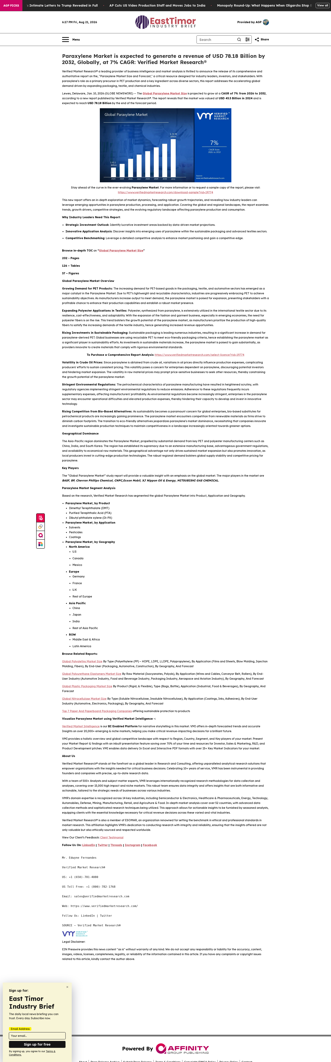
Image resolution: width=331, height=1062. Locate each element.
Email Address (20, 1029)
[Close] (67, 987)
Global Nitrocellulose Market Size (84, 698)
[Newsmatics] (40, 544)
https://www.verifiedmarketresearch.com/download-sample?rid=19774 (165, 192)
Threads (116, 845)
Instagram (132, 845)
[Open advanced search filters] (247, 40)
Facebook (150, 845)
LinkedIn (88, 845)
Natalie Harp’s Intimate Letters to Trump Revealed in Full (51, 5)
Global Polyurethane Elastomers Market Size (91, 673)
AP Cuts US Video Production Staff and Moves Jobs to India (157, 5)
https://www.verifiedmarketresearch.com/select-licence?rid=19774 (199, 354)
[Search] (239, 40)
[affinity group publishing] (40, 535)
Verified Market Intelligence (81, 726)
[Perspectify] (40, 526)
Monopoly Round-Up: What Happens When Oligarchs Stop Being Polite (273, 5)
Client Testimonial (111, 837)
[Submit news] (40, 518)
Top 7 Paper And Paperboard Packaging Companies (97, 711)
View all (322, 5)
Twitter (103, 845)
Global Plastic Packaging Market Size (87, 686)
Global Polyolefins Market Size (82, 661)
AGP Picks (11, 5)
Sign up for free (37, 1044)
